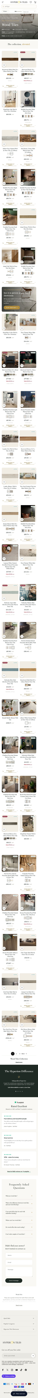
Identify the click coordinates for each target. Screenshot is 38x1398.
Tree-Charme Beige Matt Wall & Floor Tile (28, 333)
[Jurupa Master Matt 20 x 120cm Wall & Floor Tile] (13, 528)
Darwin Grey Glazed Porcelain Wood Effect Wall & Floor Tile (10, 875)
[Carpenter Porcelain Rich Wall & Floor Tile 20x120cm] (29, 880)
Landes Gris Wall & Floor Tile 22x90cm (10, 450)
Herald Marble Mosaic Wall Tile (10, 719)
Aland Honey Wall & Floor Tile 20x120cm (28, 228)
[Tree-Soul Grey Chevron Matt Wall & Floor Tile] (26, 491)
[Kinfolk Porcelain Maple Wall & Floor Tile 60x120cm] (25, 116)
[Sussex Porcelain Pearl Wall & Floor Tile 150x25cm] (28, 416)
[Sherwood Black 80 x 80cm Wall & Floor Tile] (25, 74)
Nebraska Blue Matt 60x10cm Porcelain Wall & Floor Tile (10, 682)
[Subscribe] (33, 1355)
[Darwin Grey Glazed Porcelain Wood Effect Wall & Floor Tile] (26, 647)
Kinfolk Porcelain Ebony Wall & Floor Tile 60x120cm (28, 525)
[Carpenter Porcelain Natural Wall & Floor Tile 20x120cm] (26, 880)
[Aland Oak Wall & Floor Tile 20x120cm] (29, 232)
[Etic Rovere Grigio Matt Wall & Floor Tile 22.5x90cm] (28, 155)
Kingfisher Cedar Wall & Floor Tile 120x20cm (10, 333)
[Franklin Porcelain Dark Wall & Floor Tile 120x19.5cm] (7, 234)
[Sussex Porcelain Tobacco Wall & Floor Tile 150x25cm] (31, 416)
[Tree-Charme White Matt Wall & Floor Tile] (29, 337)
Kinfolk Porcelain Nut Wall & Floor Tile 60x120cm (28, 189)
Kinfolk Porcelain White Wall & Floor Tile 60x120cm (28, 111)
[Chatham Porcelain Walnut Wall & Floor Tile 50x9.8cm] (13, 762)
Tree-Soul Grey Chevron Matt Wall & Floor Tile (10, 1030)
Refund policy (7, 1392)
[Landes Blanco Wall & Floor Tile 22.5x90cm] (8, 454)
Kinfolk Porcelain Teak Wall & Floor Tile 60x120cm (28, 268)
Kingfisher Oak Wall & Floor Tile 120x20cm (10, 110)
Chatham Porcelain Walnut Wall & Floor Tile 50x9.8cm (10, 757)
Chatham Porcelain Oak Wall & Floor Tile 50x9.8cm (10, 796)
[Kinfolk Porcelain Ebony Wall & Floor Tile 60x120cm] (23, 116)
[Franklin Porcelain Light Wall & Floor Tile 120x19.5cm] (10, 234)
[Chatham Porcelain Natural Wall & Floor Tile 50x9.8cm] (7, 762)
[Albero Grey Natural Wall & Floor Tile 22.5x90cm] (11, 153)
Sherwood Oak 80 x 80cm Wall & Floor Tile (27, 371)
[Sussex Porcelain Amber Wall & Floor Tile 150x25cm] (25, 416)
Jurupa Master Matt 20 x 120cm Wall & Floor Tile (10, 525)
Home (3, 18)
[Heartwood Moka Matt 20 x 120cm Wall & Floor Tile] (11, 74)
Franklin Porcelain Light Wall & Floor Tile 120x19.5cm (10, 411)
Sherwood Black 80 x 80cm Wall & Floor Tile (10, 371)
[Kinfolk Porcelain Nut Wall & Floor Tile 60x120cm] (28, 116)
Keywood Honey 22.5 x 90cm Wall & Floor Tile (28, 450)
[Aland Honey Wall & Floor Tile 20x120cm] (26, 232)
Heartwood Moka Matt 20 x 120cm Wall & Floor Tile (10, 70)
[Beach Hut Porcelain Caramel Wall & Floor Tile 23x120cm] (29, 801)
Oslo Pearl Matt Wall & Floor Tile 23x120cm (10, 993)
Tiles (8, 18)
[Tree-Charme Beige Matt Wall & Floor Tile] (26, 337)
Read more (19, 1062)
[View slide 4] (22, 1091)
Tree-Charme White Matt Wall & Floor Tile (28, 564)
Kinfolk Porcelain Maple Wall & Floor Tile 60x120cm (10, 189)
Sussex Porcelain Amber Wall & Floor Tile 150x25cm (28, 411)
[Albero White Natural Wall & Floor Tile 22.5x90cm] (8, 153)
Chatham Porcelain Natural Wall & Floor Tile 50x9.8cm (10, 914)
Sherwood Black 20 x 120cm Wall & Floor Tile (28, 70)
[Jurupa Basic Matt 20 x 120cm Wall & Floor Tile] (7, 528)
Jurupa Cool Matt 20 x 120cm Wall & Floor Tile (28, 993)
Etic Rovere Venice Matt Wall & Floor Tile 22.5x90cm (28, 150)
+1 (33, 74)
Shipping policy (30, 1392)
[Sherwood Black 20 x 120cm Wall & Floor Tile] (23, 74)
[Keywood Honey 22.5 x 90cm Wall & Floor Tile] (26, 454)
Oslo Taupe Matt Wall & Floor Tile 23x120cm (28, 953)
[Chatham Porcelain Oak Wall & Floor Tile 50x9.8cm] (10, 762)
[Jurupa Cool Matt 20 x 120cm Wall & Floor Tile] (10, 528)
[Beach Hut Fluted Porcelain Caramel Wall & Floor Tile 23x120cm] (26, 801)
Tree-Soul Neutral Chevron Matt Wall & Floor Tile (28, 487)
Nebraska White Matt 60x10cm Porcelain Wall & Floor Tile (28, 757)
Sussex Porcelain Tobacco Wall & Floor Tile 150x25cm (10, 954)
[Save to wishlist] (4, 65)
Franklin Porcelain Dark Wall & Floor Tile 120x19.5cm (10, 229)
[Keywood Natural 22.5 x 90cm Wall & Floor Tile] (29, 454)
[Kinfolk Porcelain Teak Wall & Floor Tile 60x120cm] (31, 116)
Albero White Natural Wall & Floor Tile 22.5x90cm (28, 719)
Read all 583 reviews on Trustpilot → (19, 1171)
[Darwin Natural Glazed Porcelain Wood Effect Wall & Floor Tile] (29, 647)
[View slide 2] (18, 1091)
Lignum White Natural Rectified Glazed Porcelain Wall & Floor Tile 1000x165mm (10, 565)
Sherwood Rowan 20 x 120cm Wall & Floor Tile (10, 835)
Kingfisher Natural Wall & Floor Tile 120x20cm (28, 835)
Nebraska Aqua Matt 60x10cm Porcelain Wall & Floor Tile (10, 604)
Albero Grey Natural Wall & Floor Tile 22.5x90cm (10, 149)
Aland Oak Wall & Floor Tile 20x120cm (10, 267)
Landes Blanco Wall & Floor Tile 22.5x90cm (10, 487)
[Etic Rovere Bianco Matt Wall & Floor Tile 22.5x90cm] (25, 155)
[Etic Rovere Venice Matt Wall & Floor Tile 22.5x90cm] (31, 155)
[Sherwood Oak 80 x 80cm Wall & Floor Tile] (31, 74)
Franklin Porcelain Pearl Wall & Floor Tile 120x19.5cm (10, 642)
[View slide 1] (16, 1091)
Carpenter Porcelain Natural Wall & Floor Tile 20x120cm (28, 875)
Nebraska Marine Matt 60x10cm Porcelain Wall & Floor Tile (28, 604)
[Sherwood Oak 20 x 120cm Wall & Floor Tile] (28, 74)
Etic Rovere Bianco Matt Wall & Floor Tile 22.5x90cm (28, 1031)
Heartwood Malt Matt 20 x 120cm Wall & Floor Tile (28, 681)
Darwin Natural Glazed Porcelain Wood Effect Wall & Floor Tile (28, 642)
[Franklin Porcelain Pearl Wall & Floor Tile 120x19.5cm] (13, 234)
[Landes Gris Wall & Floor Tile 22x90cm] (11, 454)
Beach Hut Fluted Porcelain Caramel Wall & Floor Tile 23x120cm (28, 796)
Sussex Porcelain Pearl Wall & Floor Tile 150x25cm (28, 914)
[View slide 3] (20, 1091)
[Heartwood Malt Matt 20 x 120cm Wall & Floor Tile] (8, 74)
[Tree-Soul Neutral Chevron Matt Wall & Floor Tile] (29, 491)
